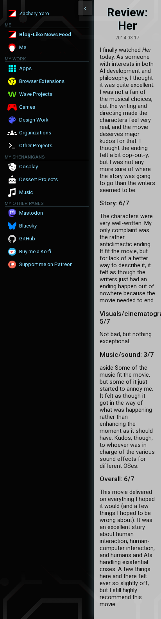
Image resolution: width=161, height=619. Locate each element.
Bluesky (28, 226)
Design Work (33, 120)
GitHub (27, 239)
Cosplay (28, 166)
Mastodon (31, 213)
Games (27, 107)
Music (26, 192)
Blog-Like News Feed (45, 34)
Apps (25, 68)
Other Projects (35, 145)
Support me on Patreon (46, 264)
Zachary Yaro (34, 13)
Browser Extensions (41, 81)
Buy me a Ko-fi (35, 251)
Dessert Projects (38, 179)
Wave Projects (35, 94)
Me (22, 47)
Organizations (35, 133)
